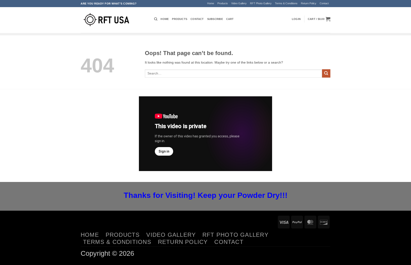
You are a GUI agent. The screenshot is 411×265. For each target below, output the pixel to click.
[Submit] (326, 73)
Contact (324, 3)
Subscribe (215, 19)
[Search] (155, 19)
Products (222, 3)
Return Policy (308, 3)
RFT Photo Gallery (261, 3)
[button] (296, 19)
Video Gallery (239, 3)
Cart (230, 19)
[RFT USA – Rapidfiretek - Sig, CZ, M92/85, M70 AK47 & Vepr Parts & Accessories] (114, 20)
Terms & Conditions (286, 3)
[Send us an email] (332, 5)
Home (210, 3)
